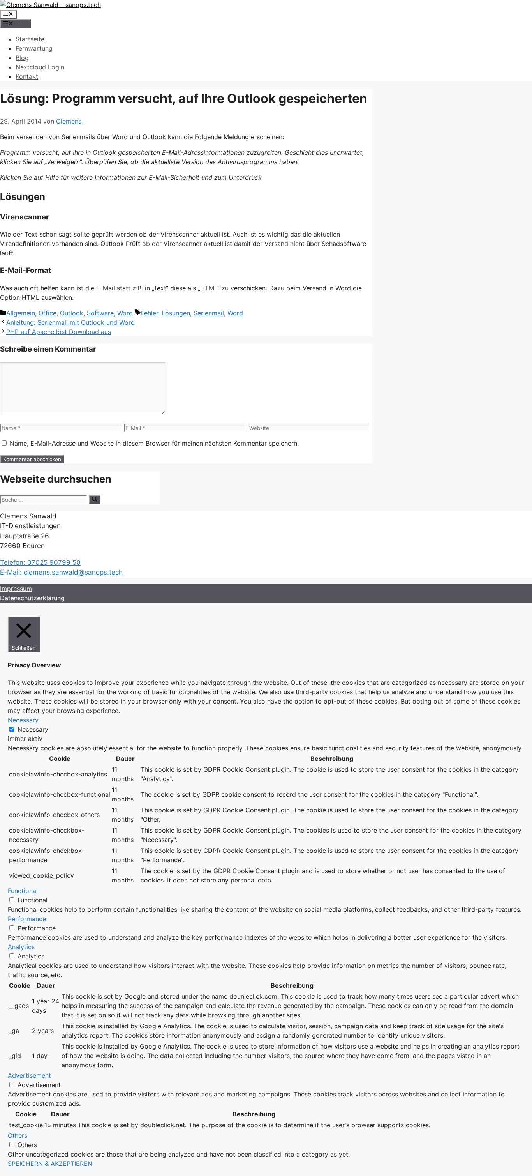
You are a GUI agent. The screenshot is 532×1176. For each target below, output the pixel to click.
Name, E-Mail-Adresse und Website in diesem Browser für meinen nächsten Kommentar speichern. (154, 443)
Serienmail (209, 313)
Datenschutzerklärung (32, 598)
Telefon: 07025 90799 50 (40, 562)
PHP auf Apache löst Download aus (58, 332)
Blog (22, 58)
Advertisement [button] (29, 1075)
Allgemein (20, 313)
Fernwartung (34, 48)
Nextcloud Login (40, 67)
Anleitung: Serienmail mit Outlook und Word (70, 322)
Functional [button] (23, 891)
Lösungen (176, 313)
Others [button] (17, 1135)
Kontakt (27, 76)
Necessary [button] (23, 720)
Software (100, 313)
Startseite (30, 39)
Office (47, 313)
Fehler (149, 313)
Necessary (33, 729)
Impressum (16, 588)
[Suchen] (94, 499)
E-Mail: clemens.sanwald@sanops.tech (61, 572)
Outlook (71, 313)
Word (125, 313)
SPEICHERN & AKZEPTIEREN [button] (50, 1163)
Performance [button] (27, 919)
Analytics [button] (21, 947)
